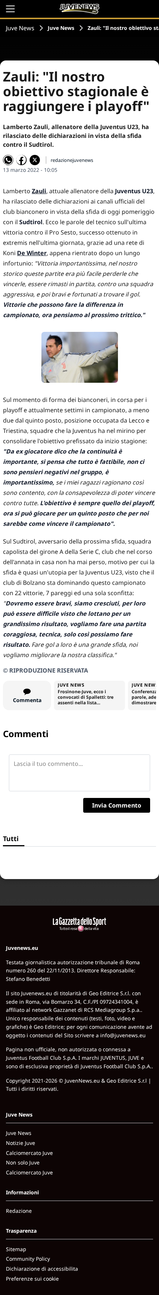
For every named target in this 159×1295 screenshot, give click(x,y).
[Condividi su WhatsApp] (8, 160)
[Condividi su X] (35, 160)
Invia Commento (116, 805)
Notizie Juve (20, 1142)
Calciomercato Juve (29, 1152)
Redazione (19, 1210)
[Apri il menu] (10, 8)
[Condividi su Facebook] (21, 160)
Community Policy (28, 1258)
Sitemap (16, 1249)
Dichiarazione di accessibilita (42, 1268)
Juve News (20, 28)
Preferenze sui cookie (32, 1278)
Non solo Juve (23, 1162)
